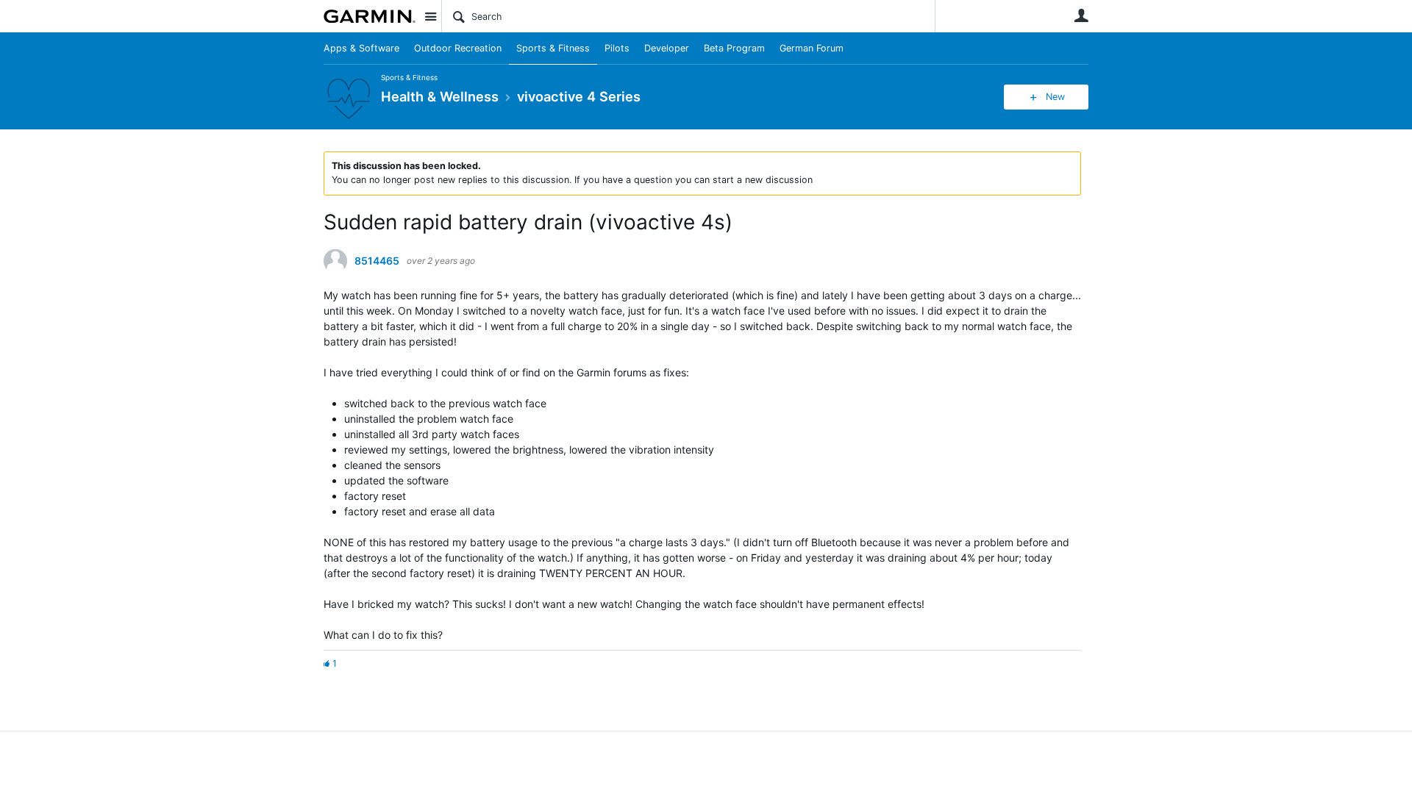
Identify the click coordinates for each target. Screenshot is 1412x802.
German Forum (812, 48)
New (1055, 96)
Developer (666, 48)
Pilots (617, 48)
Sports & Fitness (553, 48)
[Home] (370, 16)
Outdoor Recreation (458, 48)
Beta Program (734, 48)
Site (430, 16)
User (1081, 15)
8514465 (376, 261)
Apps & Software (361, 48)
